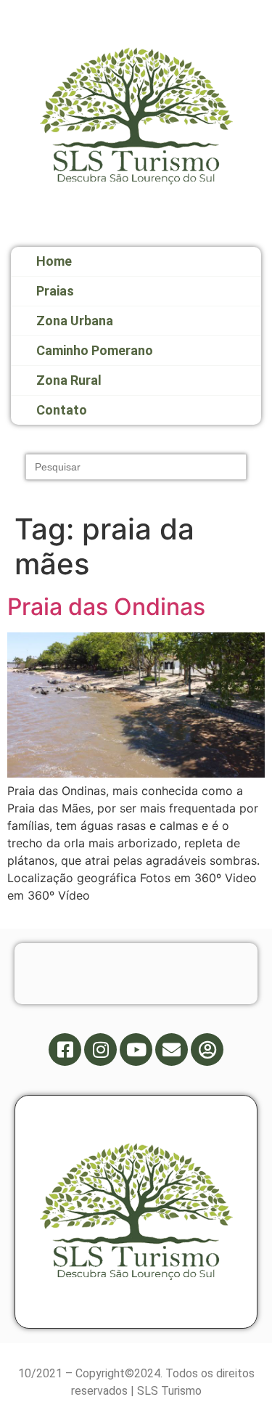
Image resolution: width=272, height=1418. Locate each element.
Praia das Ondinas (106, 606)
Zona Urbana (74, 320)
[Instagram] (100, 1049)
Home (54, 261)
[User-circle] (207, 1049)
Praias (55, 290)
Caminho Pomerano (94, 350)
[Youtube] (136, 1049)
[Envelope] (171, 1049)
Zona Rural (69, 380)
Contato (61, 409)
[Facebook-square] (65, 1049)
